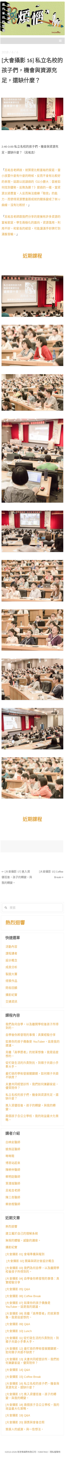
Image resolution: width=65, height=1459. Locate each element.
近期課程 (32, 256)
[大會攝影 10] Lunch (19, 1331)
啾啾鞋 (10, 1156)
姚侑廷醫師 (13, 1149)
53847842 (43, 1452)
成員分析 (11, 967)
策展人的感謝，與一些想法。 (25, 1429)
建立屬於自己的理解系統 (22, 1233)
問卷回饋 (11, 988)
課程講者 (11, 953)
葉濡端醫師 (13, 1183)
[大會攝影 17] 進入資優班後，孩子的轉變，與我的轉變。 (17, 877)
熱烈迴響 (15, 922)
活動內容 (11, 946)
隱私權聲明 (55, 1452)
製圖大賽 (11, 974)
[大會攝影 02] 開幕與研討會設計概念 (30, 1261)
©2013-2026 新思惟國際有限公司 (20, 1452)
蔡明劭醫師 (13, 1176)
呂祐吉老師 (13, 1190)
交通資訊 (11, 1001)
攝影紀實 (11, 995)
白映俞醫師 (13, 1142)
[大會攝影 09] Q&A (18, 1324)
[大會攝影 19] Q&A (18, 1415)
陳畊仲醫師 (13, 1169)
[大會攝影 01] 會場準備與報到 (25, 1254)
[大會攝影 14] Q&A (18, 1370)
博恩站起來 (13, 1163)
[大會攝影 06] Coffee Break (23, 1296)
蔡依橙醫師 (13, 1204)
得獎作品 (11, 981)
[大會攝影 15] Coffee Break (23, 1377)
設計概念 (11, 960)
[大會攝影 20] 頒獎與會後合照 (25, 1422)
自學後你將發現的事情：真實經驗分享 (31, 1035)
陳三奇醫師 (13, 1197)
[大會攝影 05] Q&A (18, 1289)
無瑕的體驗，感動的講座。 (23, 1240)
